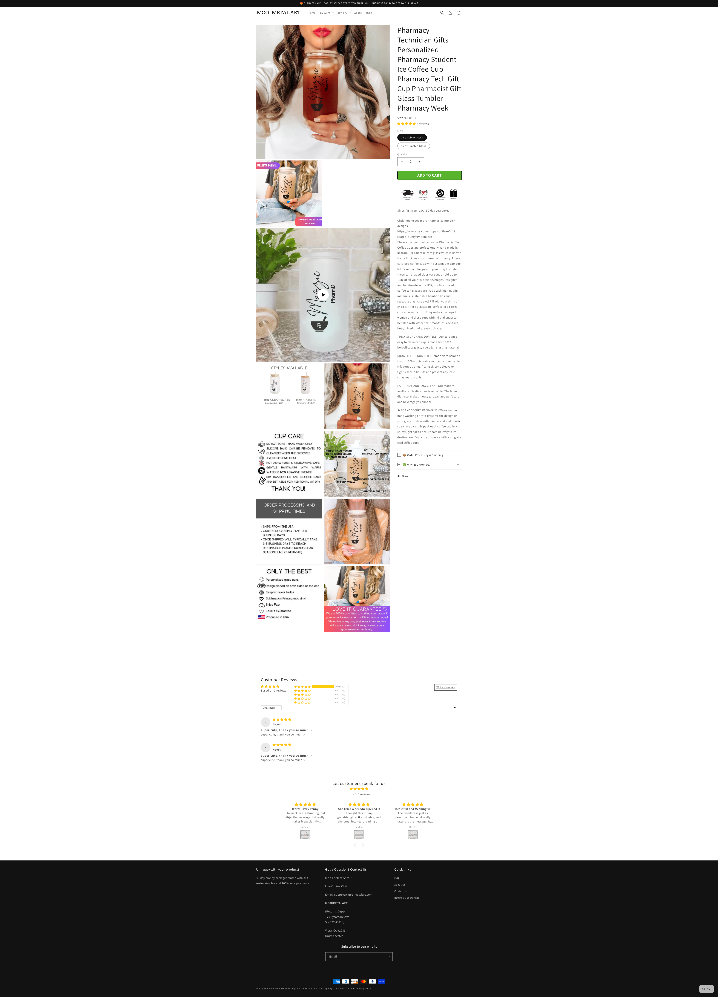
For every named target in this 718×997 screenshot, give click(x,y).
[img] (282, 719)
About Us (400, 884)
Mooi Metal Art (271, 988)
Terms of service (344, 988)
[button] (326, 13)
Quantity (402, 154)
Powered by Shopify (288, 988)
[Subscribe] (388, 956)
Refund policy (308, 988)
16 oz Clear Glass (412, 137)
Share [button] (405, 476)
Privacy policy (325, 988)
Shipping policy (363, 988)
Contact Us (401, 891)
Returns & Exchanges (406, 897)
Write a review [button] (445, 687)
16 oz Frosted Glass (413, 146)
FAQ (396, 878)
